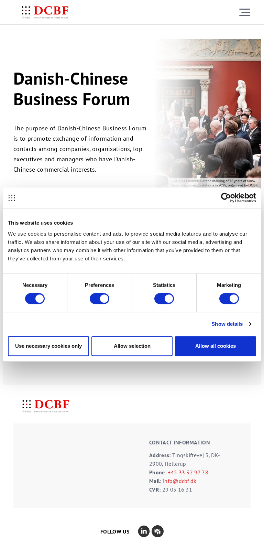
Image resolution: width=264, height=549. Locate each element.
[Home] (45, 12)
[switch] (99, 298)
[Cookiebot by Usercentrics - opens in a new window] (226, 198)
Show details (227, 324)
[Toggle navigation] (245, 12)
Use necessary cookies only (48, 346)
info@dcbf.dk (180, 480)
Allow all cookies (215, 346)
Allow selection (132, 346)
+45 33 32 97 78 (188, 472)
